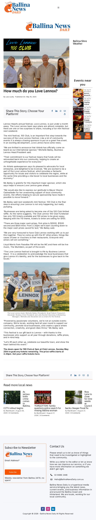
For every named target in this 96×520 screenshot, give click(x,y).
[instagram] (48, 509)
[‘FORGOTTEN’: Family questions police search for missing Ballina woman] (42, 397)
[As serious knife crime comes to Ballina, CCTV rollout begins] (12, 397)
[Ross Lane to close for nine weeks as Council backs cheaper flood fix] (73, 397)
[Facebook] (52, 110)
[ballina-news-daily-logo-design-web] (48, 22)
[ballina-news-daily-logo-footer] (17, 2)
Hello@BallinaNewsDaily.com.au (69, 479)
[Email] (65, 110)
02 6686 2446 (61, 475)
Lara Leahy (10, 97)
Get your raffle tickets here (26, 354)
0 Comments (14, 413)
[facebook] (43, 509)
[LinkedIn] (56, 110)
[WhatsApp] (61, 110)
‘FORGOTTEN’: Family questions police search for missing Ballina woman (47, 408)
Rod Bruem (10, 411)
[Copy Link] (65, 113)
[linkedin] (53, 509)
